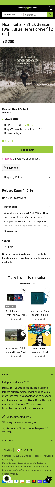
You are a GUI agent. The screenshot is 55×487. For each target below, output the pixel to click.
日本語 (7, 450)
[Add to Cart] (47, 290)
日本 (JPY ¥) (26, 450)
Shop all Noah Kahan (27, 283)
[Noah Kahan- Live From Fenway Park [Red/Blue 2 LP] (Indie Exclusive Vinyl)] (15, 298)
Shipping (7, 158)
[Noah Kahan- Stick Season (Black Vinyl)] (15, 335)
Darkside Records (31, 455)
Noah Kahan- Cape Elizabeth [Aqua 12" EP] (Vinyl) (39, 315)
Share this (13, 167)
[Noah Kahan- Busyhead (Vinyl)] (39, 335)
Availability (11, 118)
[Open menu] (3, 8)
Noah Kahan (8, 112)
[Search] (50, 14)
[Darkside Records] (27, 8)
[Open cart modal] (50, 8)
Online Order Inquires (18, 416)
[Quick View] (23, 290)
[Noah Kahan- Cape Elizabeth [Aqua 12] (39, 298)
